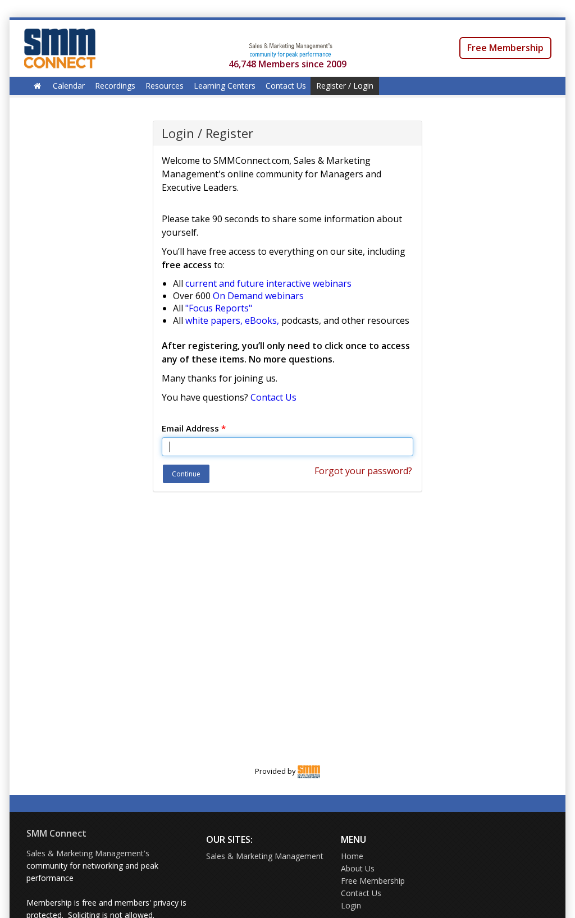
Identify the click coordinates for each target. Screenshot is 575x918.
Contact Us (286, 85)
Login (351, 905)
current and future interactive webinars (268, 283)
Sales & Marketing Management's (87, 853)
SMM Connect (56, 833)
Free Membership (505, 48)
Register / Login (344, 85)
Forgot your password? (363, 471)
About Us (358, 868)
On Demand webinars (258, 296)
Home (352, 856)
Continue (186, 474)
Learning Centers (224, 85)
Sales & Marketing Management (264, 856)
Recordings (115, 85)
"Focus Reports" (218, 308)
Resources (164, 85)
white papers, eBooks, (232, 320)
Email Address (194, 428)
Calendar (69, 85)
